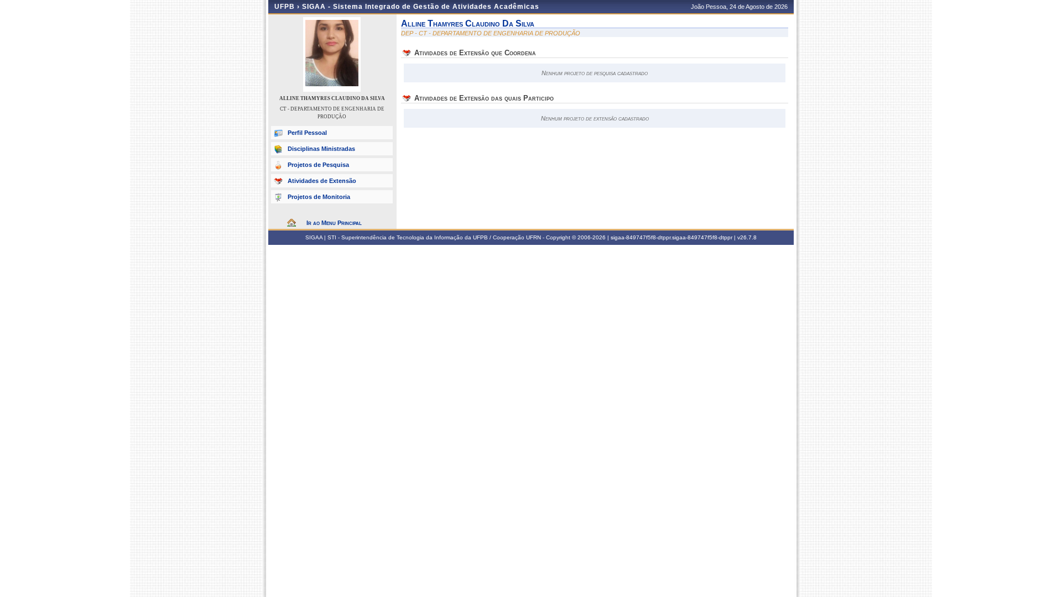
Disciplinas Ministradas (321, 148)
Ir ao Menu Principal (334, 222)
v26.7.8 (747, 237)
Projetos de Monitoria (319, 196)
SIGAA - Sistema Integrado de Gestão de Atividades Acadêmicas (420, 7)
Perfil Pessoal (307, 132)
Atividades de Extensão (322, 180)
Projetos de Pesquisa (318, 164)
